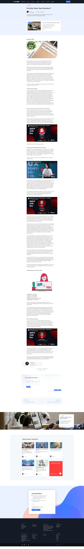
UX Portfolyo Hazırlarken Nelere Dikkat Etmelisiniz (43, 259)
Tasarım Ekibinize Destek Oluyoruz (48, 530)
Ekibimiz (22, 528)
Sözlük (57, 540)
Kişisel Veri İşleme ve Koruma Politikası (25, 540)
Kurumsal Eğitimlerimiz (58, 526)
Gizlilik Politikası (23, 539)
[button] (23, 2)
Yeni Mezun (34, 537)
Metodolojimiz (23, 527)
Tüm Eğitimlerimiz (58, 524)
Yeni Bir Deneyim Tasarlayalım (47, 528)
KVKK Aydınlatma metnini (35, 506)
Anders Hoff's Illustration (42, 291)
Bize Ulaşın (68, 1)
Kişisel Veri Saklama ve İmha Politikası (24, 536)
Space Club (58, 534)
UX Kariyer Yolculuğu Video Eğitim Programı (34, 357)
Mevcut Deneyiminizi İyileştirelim (48, 526)
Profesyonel (34, 538)
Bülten (57, 535)
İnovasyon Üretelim (46, 529)
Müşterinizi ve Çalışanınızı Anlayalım (48, 527)
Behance (42, 308)
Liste (57, 539)
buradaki (33, 303)
